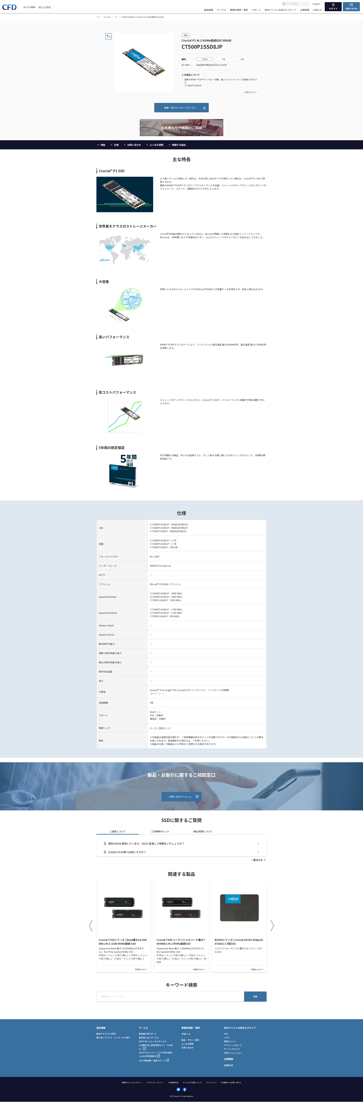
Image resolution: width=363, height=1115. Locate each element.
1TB (223, 59)
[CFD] (9, 9)
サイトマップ (211, 1082)
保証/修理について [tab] (202, 831)
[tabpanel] (181, 850)
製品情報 (208, 9)
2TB (242, 59)
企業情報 (304, 9)
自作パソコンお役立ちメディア (280, 9)
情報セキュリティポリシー (132, 1082)
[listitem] (259, 859)
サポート (256, 9)
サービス (221, 9)
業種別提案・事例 (239, 9)
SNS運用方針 (173, 1082)
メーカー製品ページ (160, 728)
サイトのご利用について (192, 1082)
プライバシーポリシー (155, 1082)
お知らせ (317, 9)
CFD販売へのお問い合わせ (231, 1082)
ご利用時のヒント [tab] (160, 831)
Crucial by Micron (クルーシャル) (211, 64)
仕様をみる (249, 92)
